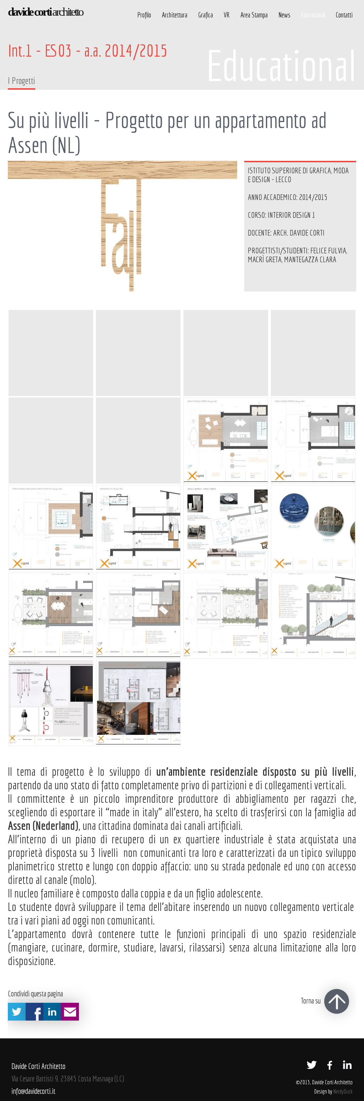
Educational (313, 15)
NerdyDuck (343, 1091)
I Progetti (21, 80)
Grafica (205, 15)
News (284, 15)
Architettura (174, 15)
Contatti (344, 15)
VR (227, 15)
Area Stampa (254, 15)
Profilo (144, 15)
